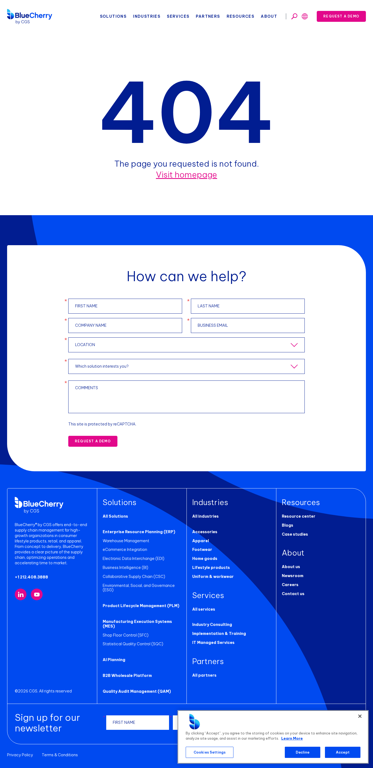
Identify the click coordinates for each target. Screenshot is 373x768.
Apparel (200, 540)
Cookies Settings (210, 752)
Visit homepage (186, 174)
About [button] (269, 16)
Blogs (287, 525)
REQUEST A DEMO (93, 441)
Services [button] (178, 16)
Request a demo (341, 16)
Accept (343, 752)
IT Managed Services (213, 642)
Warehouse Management (126, 540)
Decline (303, 752)
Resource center (298, 516)
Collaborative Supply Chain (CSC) (134, 576)
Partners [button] (208, 16)
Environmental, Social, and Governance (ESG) (139, 588)
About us (291, 566)
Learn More (292, 738)
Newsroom (292, 575)
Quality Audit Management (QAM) (137, 691)
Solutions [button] (113, 16)
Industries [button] (146, 16)
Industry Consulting (212, 624)
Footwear (202, 549)
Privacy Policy (20, 754)
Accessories (204, 531)
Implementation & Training (219, 633)
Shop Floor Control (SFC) (126, 635)
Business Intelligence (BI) (125, 567)
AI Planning (114, 659)
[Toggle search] (294, 16)
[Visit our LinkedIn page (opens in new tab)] (20, 594)
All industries (205, 516)
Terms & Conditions (60, 754)
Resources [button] (240, 16)
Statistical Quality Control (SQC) (133, 643)
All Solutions (115, 516)
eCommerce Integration (125, 549)
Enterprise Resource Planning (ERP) (139, 531)
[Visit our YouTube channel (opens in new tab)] (37, 594)
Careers (290, 584)
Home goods (204, 558)
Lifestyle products (211, 567)
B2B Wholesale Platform (127, 675)
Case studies (295, 534)
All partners (204, 675)
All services (203, 609)
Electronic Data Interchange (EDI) (133, 558)
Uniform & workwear (213, 576)
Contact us (293, 593)
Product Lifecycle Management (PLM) (141, 605)
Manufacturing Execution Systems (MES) (137, 624)
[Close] (360, 716)
